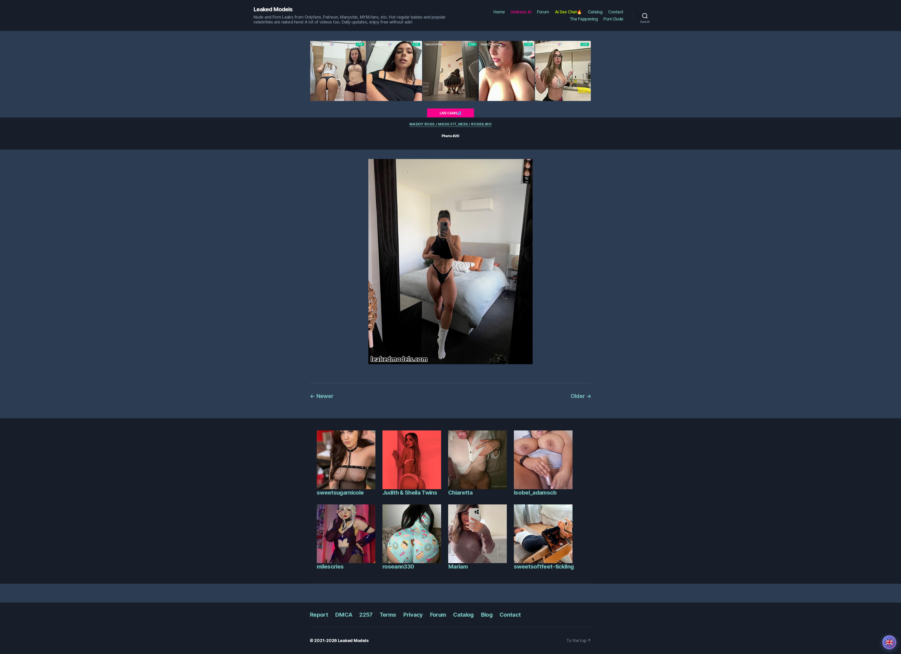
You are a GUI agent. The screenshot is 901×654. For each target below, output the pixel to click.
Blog (486, 614)
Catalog (595, 11)
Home (499, 11)
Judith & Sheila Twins (409, 492)
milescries (330, 566)
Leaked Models (273, 9)
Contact (615, 11)
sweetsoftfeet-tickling (544, 566)
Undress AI (521, 11)
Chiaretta (460, 492)
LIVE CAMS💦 (450, 113)
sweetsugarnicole (340, 492)
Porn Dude (613, 18)
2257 (365, 614)
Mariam (458, 566)
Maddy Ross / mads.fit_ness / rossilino (450, 124)
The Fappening (584, 18)
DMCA (343, 614)
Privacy (413, 614)
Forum (543, 11)
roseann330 (398, 566)
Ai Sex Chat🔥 (568, 11)
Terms (388, 614)
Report (319, 614)
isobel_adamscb (535, 492)
